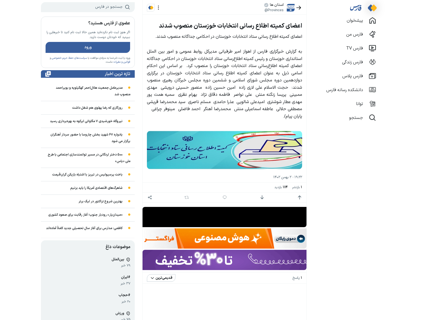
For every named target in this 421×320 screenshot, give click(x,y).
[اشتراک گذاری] (150, 197)
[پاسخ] (225, 197)
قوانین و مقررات (121, 62)
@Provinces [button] (274, 10)
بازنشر (297, 187)
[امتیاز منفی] (262, 197)
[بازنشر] (186, 197)
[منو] (158, 7)
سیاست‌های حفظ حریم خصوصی (69, 58)
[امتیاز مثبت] (299, 197)
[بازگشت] (299, 7)
